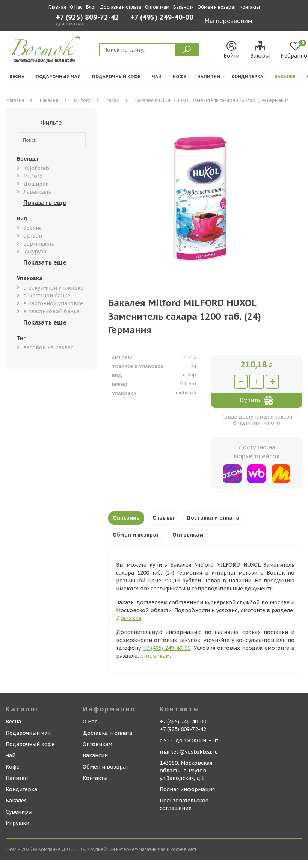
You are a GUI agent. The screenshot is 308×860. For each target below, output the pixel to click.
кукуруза (34, 251)
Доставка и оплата (120, 7)
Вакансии (183, 7)
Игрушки (17, 823)
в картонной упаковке (53, 303)
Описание (126, 517)
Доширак (35, 184)
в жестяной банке (46, 295)
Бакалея (285, 76)
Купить (250, 400)
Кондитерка (247, 76)
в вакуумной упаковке (53, 287)
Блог (91, 7)
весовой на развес (48, 347)
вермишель (38, 243)
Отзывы (163, 517)
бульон (32, 235)
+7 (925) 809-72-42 (87, 17)
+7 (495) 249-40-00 (161, 17)
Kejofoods (36, 168)
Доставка (128, 618)
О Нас (76, 7)
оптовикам (155, 655)
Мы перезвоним (228, 21)
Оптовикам (157, 7)
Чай (157, 76)
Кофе (179, 76)
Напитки (208, 76)
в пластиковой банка (51, 311)
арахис (32, 228)
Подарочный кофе (116, 76)
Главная (57, 7)
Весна (16, 76)
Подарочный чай (58, 76)
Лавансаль (37, 191)
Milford (82, 100)
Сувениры (19, 811)
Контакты (250, 7)
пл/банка (186, 393)
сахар (112, 100)
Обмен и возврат (217, 7)
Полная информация (187, 789)
